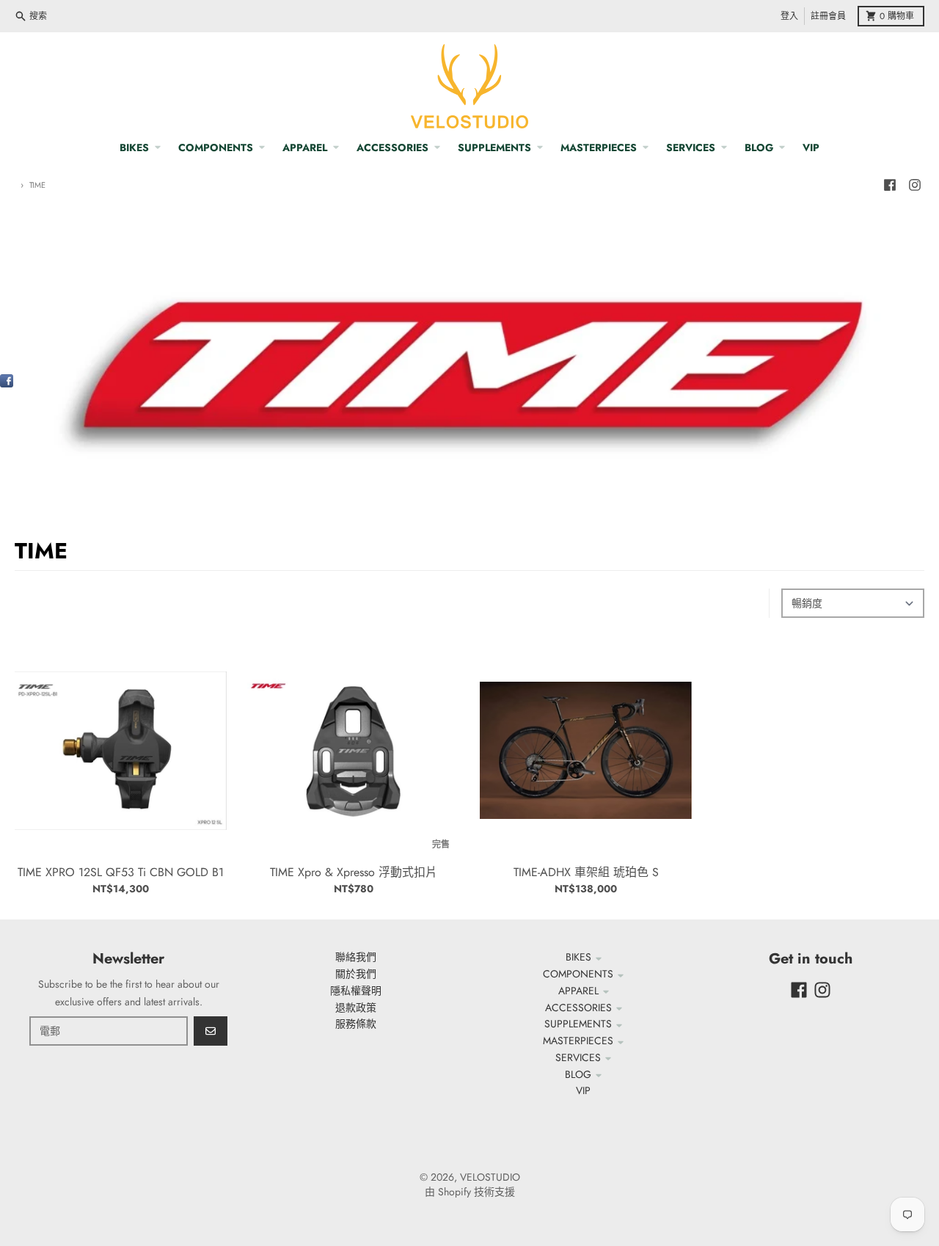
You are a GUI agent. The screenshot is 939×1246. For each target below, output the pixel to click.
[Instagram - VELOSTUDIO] (914, 184)
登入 (789, 16)
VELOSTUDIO (490, 1177)
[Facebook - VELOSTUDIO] (889, 184)
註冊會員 (828, 16)
